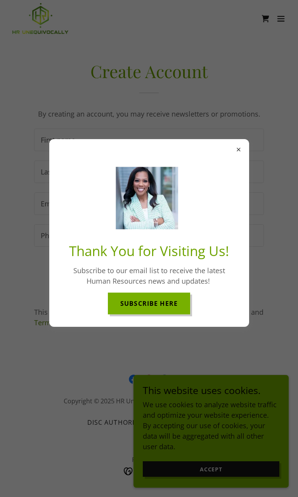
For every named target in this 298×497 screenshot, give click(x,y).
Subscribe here (149, 303)
